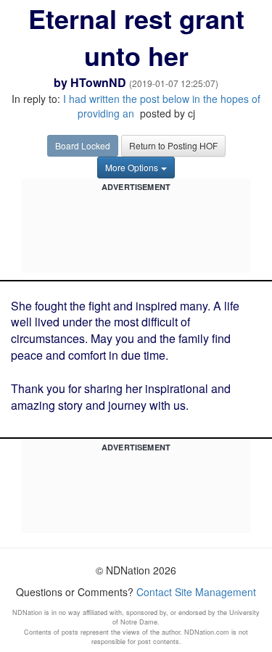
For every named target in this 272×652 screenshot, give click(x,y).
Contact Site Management (196, 592)
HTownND (98, 82)
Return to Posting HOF (173, 145)
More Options (131, 167)
